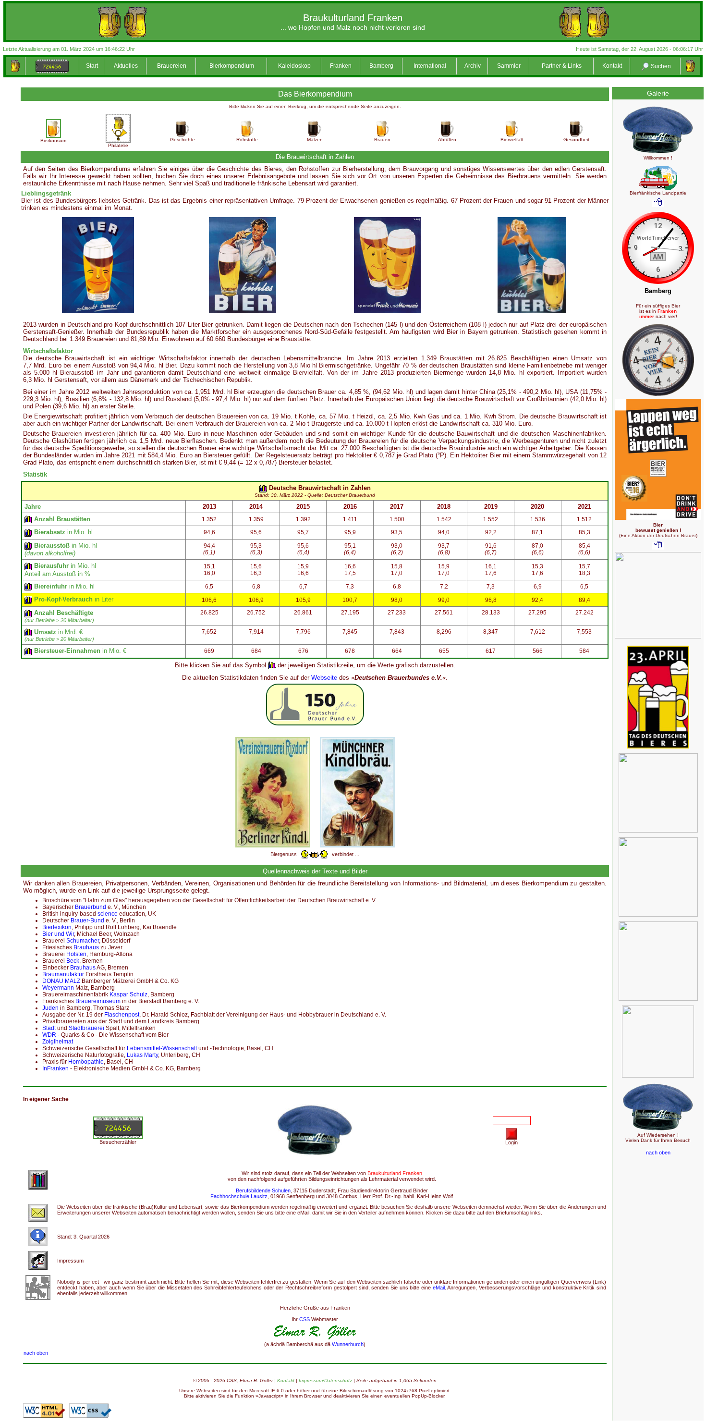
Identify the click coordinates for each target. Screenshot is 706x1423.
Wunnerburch (348, 1344)
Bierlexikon (57, 927)
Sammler (509, 65)
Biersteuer (217, 455)
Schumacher (82, 940)
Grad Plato (418, 455)
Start (92, 65)
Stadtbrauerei (86, 1028)
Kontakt (612, 65)
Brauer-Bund (87, 920)
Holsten (76, 954)
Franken (341, 65)
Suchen (660, 66)
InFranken (55, 1068)
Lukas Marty (142, 1055)
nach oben (36, 1353)
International (430, 65)
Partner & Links (562, 65)
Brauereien (171, 65)
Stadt (49, 1028)
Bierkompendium (231, 65)
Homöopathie (86, 1061)
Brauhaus (86, 947)
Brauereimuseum (98, 1001)
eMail (439, 1287)
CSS (304, 1319)
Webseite (324, 677)
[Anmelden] (511, 1133)
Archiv (472, 65)
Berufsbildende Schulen (263, 1190)
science (107, 913)
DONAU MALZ (61, 981)
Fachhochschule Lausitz (239, 1196)
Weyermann (58, 987)
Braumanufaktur (63, 974)
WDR (49, 1034)
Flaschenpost (121, 1014)
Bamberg (381, 65)
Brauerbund (90, 907)
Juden (50, 1008)
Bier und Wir (58, 934)
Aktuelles (126, 65)
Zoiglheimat (57, 1041)
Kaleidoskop (294, 65)
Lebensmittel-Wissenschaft (162, 1048)
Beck (72, 960)
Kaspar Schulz (128, 994)
